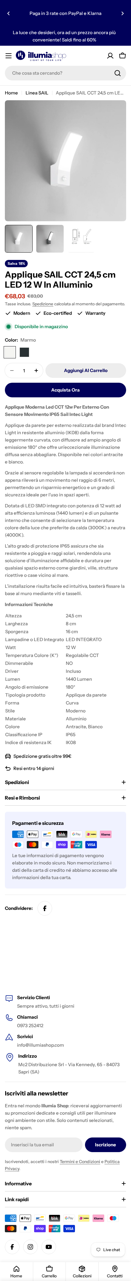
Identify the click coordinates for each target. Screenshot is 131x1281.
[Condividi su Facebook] (44, 908)
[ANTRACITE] (24, 352)
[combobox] (65, 73)
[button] (8, 13)
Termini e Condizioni (80, 1161)
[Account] (110, 55)
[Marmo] (10, 352)
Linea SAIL (37, 93)
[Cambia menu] (8, 55)
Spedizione (42, 303)
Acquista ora (65, 390)
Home (11, 93)
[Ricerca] (117, 73)
